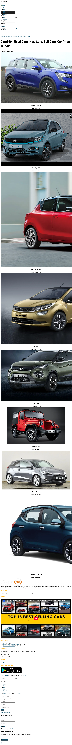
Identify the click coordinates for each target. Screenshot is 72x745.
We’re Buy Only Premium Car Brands (11, 644)
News (4, 9)
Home (4, 7)
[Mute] (67, 637)
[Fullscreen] (69, 637)
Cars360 (6, 675)
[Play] (2, 637)
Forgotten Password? (5, 712)
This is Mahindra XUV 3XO (9, 646)
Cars (4, 11)
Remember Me (5, 707)
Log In (11, 729)
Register (4, 29)
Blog (4, 17)
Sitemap (2, 662)
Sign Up (12, 712)
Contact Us (5, 14)
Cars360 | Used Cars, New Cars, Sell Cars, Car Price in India (17, 36)
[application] (36, 618)
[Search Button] (16, 17)
